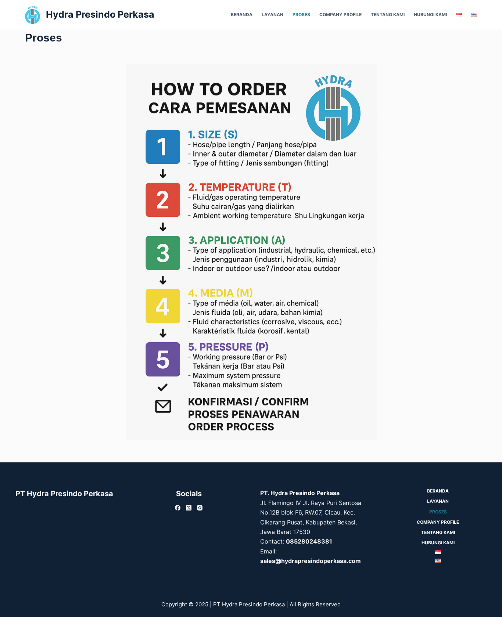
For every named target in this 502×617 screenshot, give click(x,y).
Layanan (272, 14)
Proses (301, 14)
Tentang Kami (388, 14)
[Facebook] (177, 507)
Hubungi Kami (430, 14)
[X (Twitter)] (188, 507)
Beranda (241, 14)
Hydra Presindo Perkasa (100, 14)
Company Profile (340, 14)
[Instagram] (199, 507)
